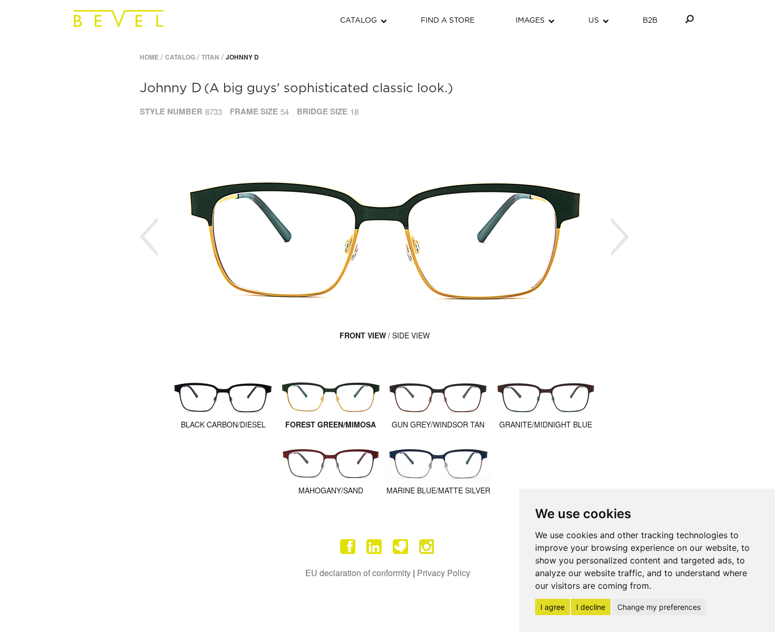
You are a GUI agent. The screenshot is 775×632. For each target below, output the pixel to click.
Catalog (180, 57)
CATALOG (358, 20)
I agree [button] (552, 606)
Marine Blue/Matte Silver (438, 490)
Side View (411, 335)
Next (620, 237)
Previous (149, 237)
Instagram (427, 546)
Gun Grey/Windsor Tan (438, 424)
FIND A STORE (447, 20)
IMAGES (530, 20)
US (593, 20)
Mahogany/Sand (330, 490)
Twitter (401, 546)
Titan (210, 57)
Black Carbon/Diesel (223, 424)
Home (149, 57)
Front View (363, 335)
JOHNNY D (242, 57)
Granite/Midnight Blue (545, 424)
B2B (650, 20)
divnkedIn (374, 546)
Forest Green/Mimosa (330, 424)
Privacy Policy (443, 573)
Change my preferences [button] (659, 606)
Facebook (348, 546)
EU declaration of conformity (358, 573)
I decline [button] (590, 606)
